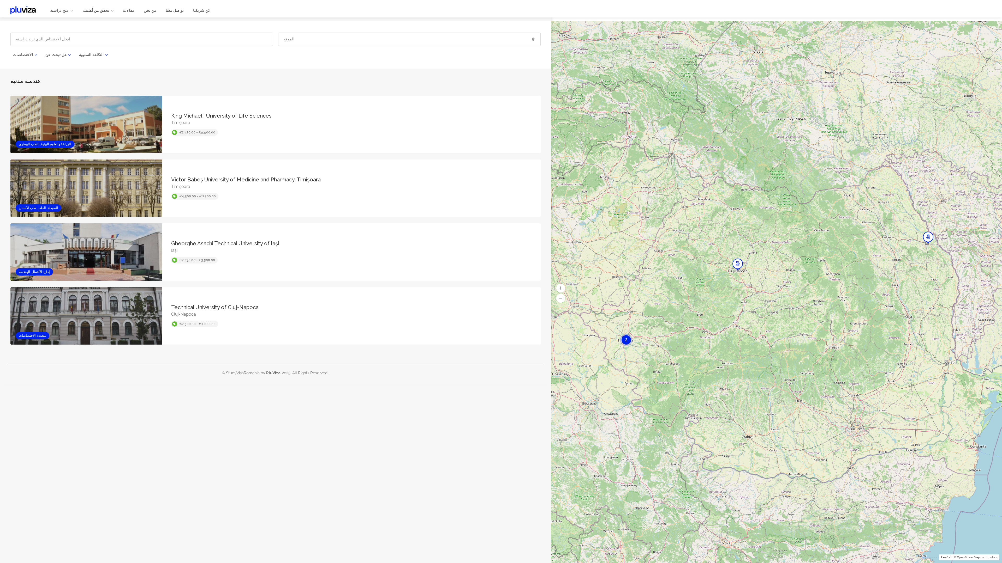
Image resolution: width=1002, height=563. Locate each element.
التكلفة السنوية (91, 54)
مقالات (128, 10)
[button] (560, 288)
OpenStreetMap (968, 557)
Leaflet (946, 557)
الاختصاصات (23, 54)
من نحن (150, 10)
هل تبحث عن (56, 54)
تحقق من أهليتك (95, 10)
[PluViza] (23, 9)
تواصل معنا (175, 10)
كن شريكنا (201, 10)
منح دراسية (59, 10)
